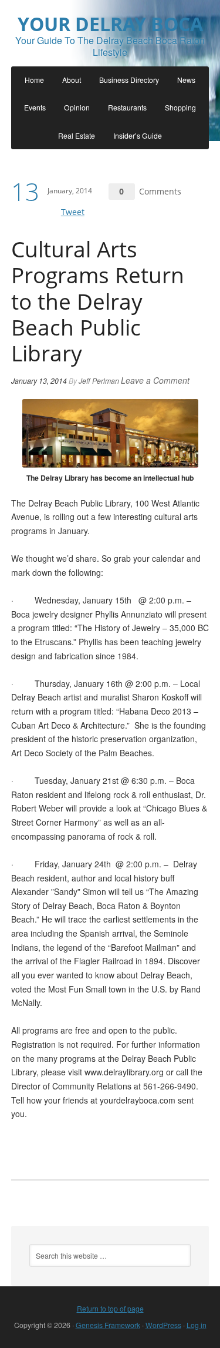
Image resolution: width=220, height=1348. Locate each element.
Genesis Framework (108, 1325)
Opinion (77, 107)
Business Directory (129, 80)
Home (34, 80)
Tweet (72, 211)
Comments (160, 191)
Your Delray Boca (110, 23)
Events (35, 107)
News (186, 80)
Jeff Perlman (99, 380)
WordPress (163, 1325)
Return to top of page (110, 1308)
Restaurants (127, 107)
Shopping (180, 107)
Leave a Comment (155, 380)
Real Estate (76, 135)
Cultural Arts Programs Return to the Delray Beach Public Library (97, 300)
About (71, 80)
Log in (197, 1325)
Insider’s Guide (137, 135)
